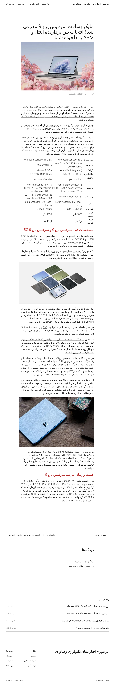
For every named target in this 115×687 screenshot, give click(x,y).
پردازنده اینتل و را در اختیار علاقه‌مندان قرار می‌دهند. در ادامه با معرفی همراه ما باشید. (57, 116)
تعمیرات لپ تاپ (100, 535)
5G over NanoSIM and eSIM (39, 196)
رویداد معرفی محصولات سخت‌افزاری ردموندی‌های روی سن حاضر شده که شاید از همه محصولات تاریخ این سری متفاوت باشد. (57, 130)
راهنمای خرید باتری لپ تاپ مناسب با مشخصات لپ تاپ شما (32, 535)
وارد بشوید (72, 566)
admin (79, 94)
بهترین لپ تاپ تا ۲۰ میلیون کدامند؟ (92, 628)
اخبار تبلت (72, 94)
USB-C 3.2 (64, 364)
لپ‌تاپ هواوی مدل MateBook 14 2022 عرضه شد (85, 620)
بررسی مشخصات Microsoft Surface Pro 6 (88, 606)
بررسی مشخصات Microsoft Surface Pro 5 (88, 613)
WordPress (9, 680)
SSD (45, 327)
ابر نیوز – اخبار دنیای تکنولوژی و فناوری (91, 3)
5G (26, 229)
